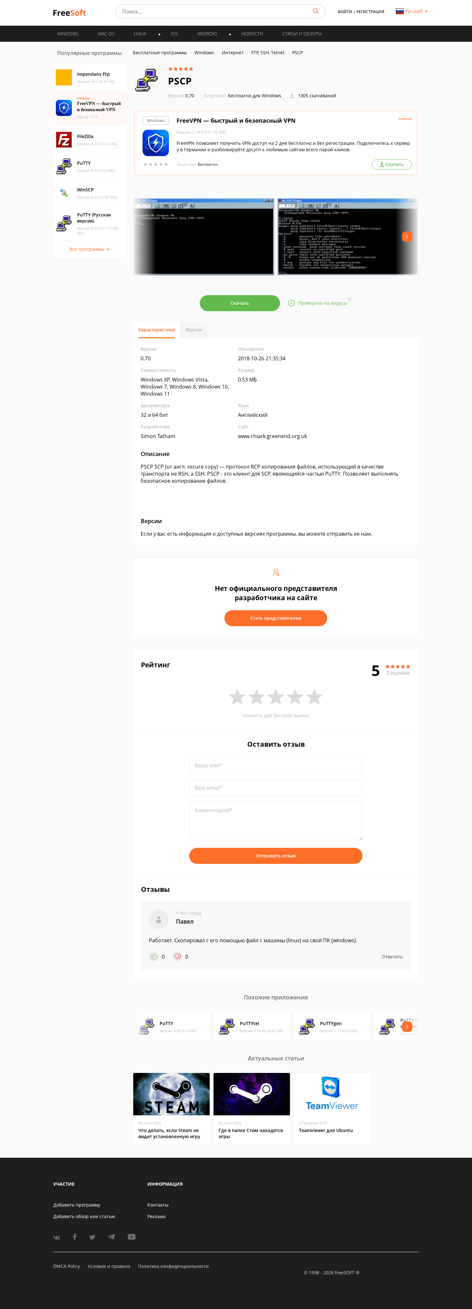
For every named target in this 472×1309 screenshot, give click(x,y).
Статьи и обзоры (302, 34)
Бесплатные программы (160, 52)
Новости (252, 34)
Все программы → (89, 249)
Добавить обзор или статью (84, 1216)
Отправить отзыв (275, 856)
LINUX (140, 34)
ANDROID (207, 34)
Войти (345, 11)
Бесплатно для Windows (254, 95)
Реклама (156, 1216)
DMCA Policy (66, 1266)
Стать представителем (276, 618)
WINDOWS (68, 34)
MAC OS (106, 34)
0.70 (181, 95)
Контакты (158, 1205)
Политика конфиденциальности (173, 1266)
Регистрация (370, 11)
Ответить (392, 956)
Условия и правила (109, 1266)
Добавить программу (76, 1205)
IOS (174, 34)
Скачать (240, 303)
